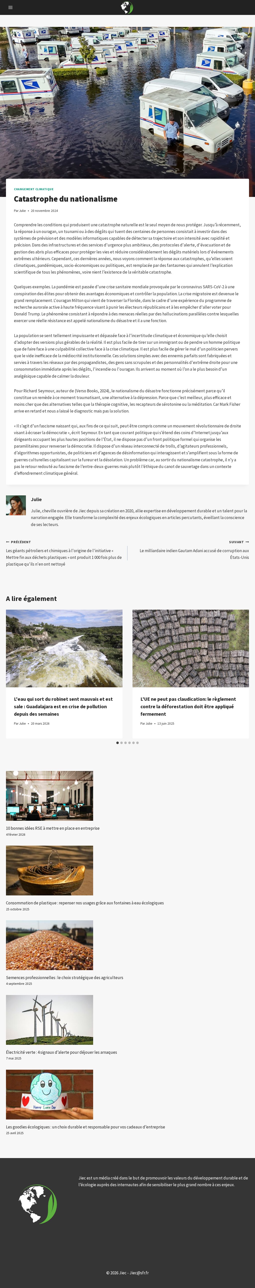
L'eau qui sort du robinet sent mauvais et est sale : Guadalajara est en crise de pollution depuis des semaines (63, 706)
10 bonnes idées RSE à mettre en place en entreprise (53, 828)
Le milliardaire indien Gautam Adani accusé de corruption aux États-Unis (194, 550)
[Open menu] (10, 7)
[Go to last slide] (14, 674)
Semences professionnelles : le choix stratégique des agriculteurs (64, 977)
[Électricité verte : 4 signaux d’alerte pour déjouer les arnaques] (127, 1020)
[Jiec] (127, 7)
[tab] (117, 743)
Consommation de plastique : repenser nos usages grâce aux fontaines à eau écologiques (85, 903)
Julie (36, 499)
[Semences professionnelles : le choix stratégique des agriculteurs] (127, 945)
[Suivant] (240, 674)
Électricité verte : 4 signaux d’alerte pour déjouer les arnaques (61, 1052)
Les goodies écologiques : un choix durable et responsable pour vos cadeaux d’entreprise (85, 1127)
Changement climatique (34, 189)
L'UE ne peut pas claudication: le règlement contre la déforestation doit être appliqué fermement (188, 706)
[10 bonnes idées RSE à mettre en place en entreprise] (127, 796)
